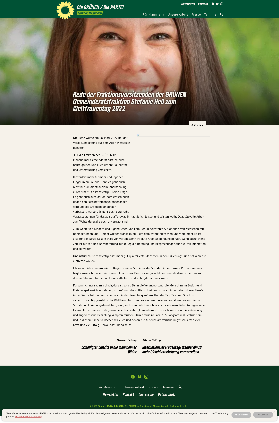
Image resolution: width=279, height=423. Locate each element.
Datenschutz (167, 394)
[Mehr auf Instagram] (221, 3)
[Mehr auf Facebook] (213, 3)
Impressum (146, 394)
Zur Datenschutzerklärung (28, 416)
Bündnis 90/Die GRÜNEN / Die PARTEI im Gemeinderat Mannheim (131, 406)
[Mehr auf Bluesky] (217, 3)
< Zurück (197, 125)
